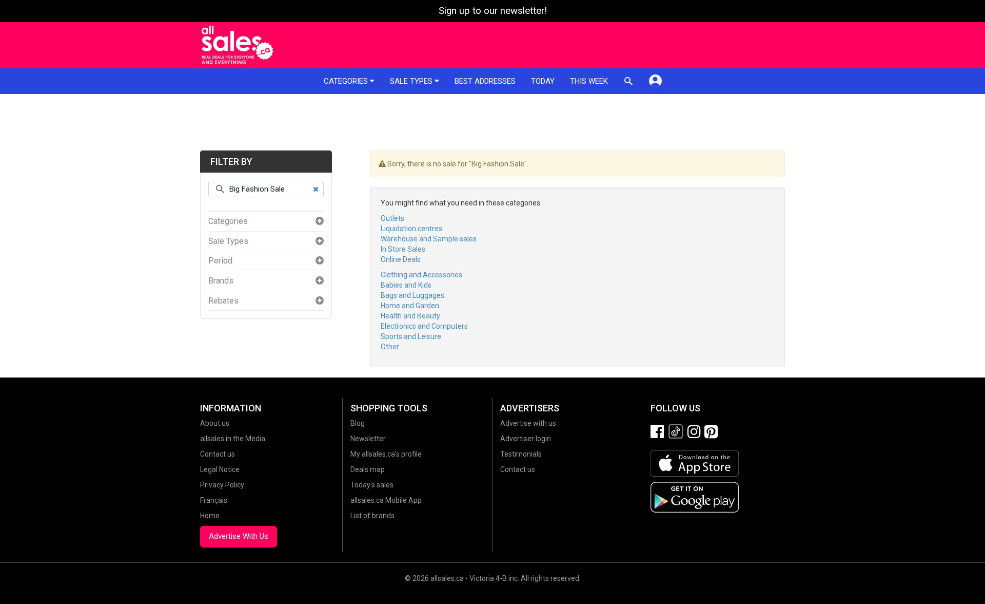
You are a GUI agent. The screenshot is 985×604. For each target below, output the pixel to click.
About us (214, 423)
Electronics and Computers (424, 326)
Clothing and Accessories (421, 275)
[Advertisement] (492, 122)
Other (390, 347)
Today (543, 81)
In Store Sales (403, 249)
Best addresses (485, 81)
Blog (357, 423)
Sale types (412, 81)
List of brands (372, 516)
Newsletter (368, 439)
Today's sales (371, 485)
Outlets (392, 218)
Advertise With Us (238, 536)
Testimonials (521, 454)
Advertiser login (525, 439)
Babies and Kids (406, 285)
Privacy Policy (222, 485)
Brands (220, 281)
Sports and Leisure (411, 336)
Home (210, 516)
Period (220, 261)
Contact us (217, 454)
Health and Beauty (410, 316)
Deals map (367, 469)
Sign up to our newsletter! (493, 10)
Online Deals (401, 259)
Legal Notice (220, 469)
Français (213, 500)
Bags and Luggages (412, 295)
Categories (347, 81)
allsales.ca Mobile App (386, 500)
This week (589, 81)
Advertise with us (528, 423)
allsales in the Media (232, 439)
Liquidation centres (411, 228)
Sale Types (228, 241)
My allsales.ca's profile (386, 454)
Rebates (223, 301)
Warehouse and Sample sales (429, 239)
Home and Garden (410, 305)
